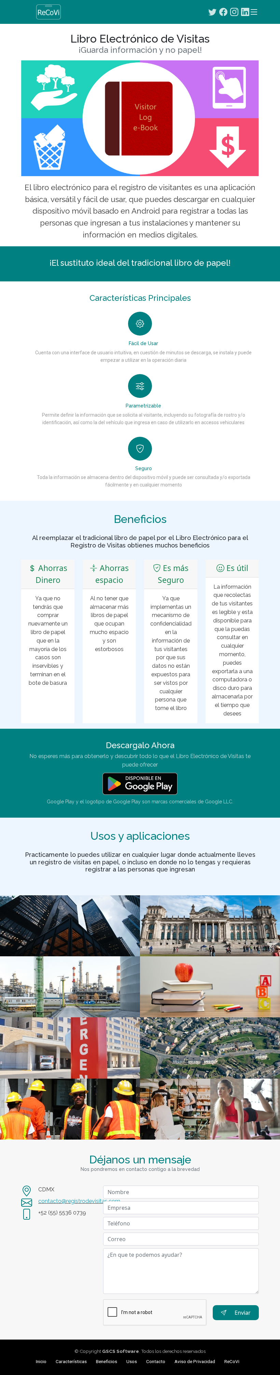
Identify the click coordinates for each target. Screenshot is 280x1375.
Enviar (243, 1312)
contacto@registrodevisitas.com (79, 1201)
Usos (131, 1361)
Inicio (41, 1361)
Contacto (155, 1361)
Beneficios (106, 1361)
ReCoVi (231, 1361)
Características (71, 1361)
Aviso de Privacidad (194, 1361)
